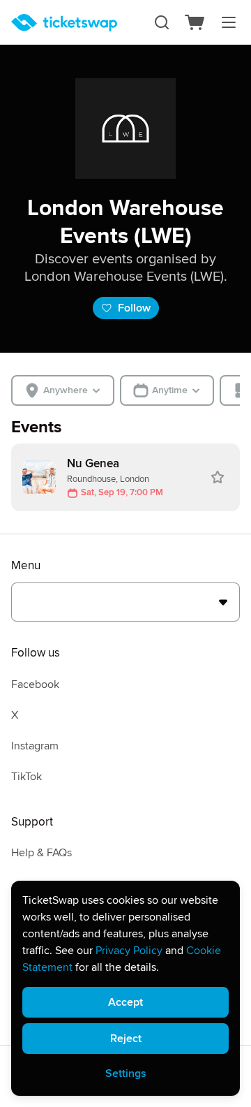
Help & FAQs (41, 853)
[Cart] (195, 22)
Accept (125, 1002)
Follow (134, 308)
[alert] (125, 988)
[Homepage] (64, 22)
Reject (126, 1039)
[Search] (162, 22)
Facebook (35, 684)
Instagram (35, 746)
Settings (125, 1073)
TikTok (26, 777)
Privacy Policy (129, 951)
